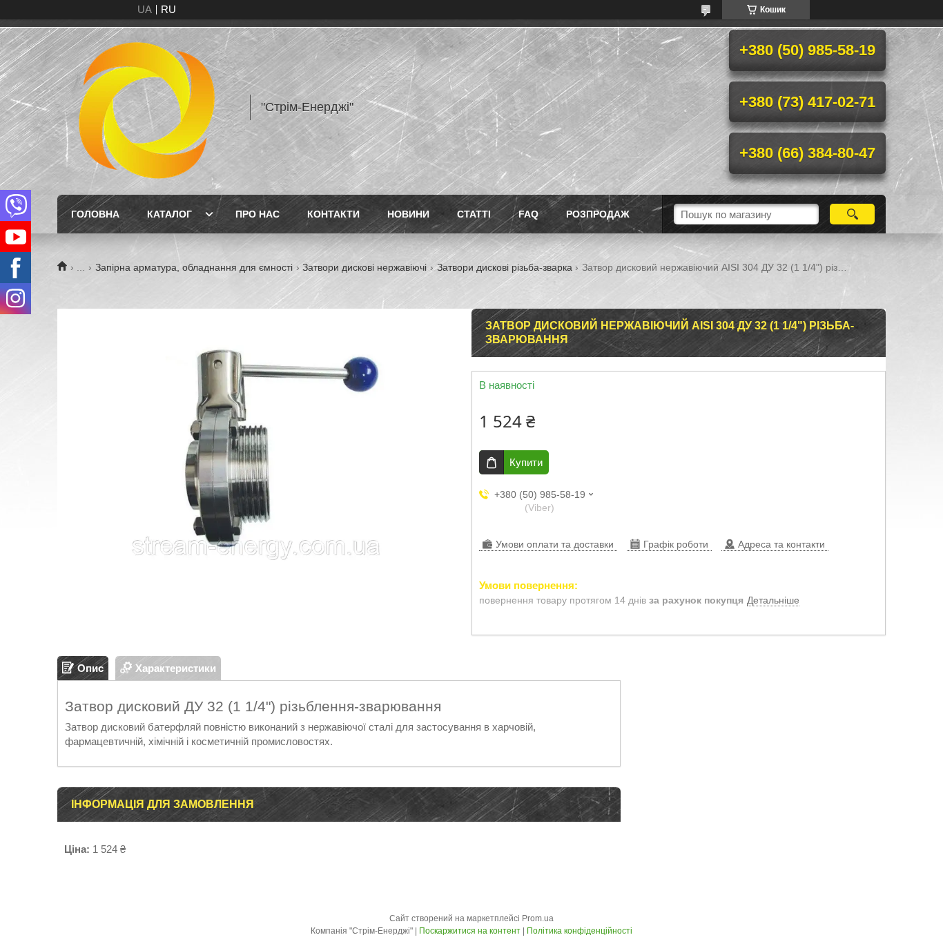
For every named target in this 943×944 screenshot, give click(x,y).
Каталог (169, 214)
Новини (408, 214)
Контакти (333, 214)
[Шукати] (852, 214)
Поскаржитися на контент (470, 931)
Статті (474, 214)
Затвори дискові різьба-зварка (504, 267)
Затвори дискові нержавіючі (364, 267)
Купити (526, 462)
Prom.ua (538, 918)
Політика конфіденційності (579, 931)
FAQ (528, 214)
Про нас (257, 214)
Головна (95, 214)
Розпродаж (598, 214)
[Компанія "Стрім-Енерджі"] (147, 107)
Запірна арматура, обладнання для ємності (194, 267)
